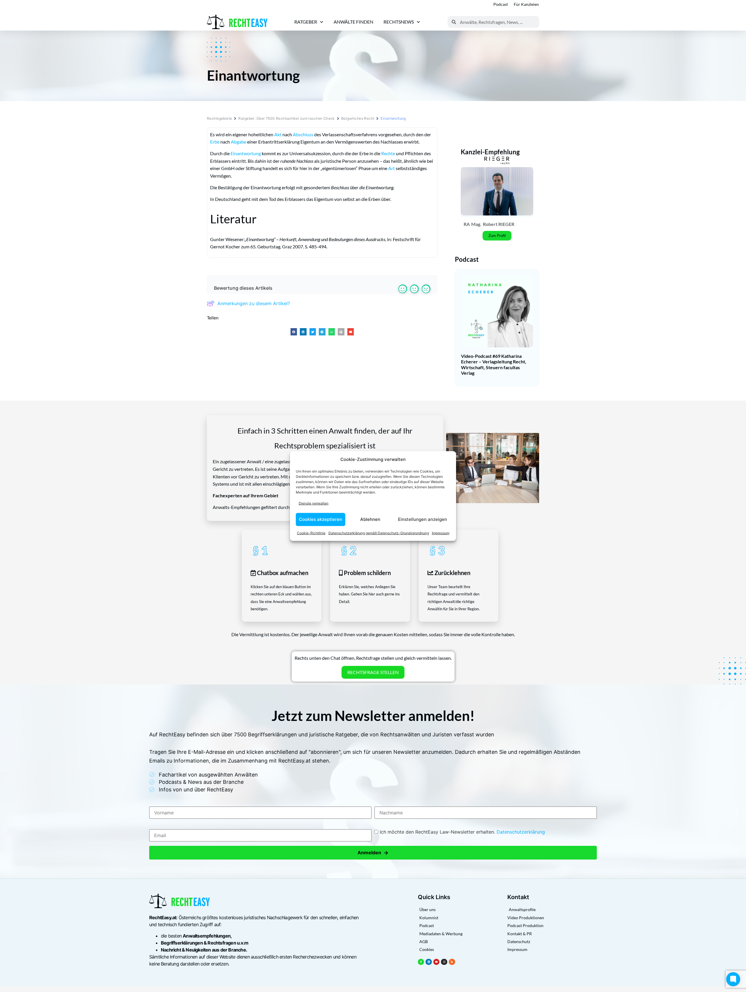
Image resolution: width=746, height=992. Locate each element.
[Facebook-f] (421, 962)
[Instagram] (444, 962)
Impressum (440, 533)
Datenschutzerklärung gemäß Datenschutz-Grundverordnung (378, 533)
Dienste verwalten (313, 503)
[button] (294, 331)
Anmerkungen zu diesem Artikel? (253, 303)
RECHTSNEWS (398, 21)
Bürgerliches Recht (357, 118)
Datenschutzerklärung (521, 832)
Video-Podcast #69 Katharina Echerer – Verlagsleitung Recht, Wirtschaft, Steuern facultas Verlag (493, 364)
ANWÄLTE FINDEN (353, 21)
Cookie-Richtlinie (311, 533)
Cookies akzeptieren (320, 519)
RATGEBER (305, 21)
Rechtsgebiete (219, 118)
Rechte (388, 153)
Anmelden (373, 853)
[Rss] (452, 962)
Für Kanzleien (526, 4)
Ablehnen (370, 519)
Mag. (476, 224)
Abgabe (238, 141)
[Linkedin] (428, 962)
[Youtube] (436, 962)
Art (391, 168)
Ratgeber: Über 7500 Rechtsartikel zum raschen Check (286, 118)
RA (467, 224)
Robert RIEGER (498, 224)
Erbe (214, 141)
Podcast (500, 4)
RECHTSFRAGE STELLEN (373, 672)
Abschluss (303, 134)
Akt (277, 134)
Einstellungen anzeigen (422, 519)
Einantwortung (246, 153)
